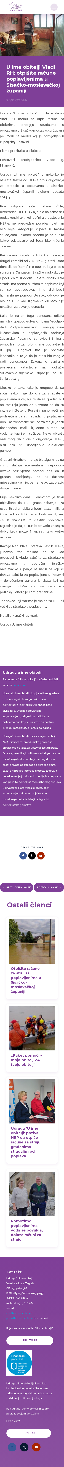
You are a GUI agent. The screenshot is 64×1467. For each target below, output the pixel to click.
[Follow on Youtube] (41, 855)
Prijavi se (30, 1340)
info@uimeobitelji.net (19, 1313)
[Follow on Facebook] (23, 855)
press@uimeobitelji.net (20, 1318)
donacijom (19, 685)
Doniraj (29, 1433)
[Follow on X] (32, 855)
